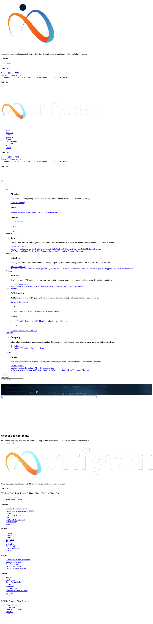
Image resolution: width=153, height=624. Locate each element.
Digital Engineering (13, 562)
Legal (8, 517)
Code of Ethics (11, 589)
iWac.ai (8, 550)
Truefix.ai (9, 537)
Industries (9, 137)
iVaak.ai (9, 535)
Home (8, 130)
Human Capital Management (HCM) (20, 511)
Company (9, 143)
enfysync (9, 533)
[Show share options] (2, 622)
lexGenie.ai (10, 544)
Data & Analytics (12, 564)
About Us (9, 578)
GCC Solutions (11, 141)
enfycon (10, 601)
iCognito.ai (10, 540)
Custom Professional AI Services (18, 560)
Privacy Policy (11, 605)
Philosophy (10, 586)
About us (9, 133)
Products (9, 139)
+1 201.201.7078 (12, 73)
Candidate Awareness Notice (16, 591)
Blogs (8, 146)
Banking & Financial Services (17, 509)
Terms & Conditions (13, 609)
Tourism (9, 524)
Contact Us (10, 593)
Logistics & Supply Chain (15, 520)
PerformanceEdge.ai (13, 548)
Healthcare (10, 513)
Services (9, 135)
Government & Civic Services (17, 515)
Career (8, 148)
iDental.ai (9, 542)
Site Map (9, 612)
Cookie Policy (11, 607)
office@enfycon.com (13, 75)
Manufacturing (11, 522)
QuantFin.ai (10, 546)
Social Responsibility (14, 582)
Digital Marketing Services (16, 568)
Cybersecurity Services (14, 566)
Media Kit (9, 614)
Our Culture (10, 580)
